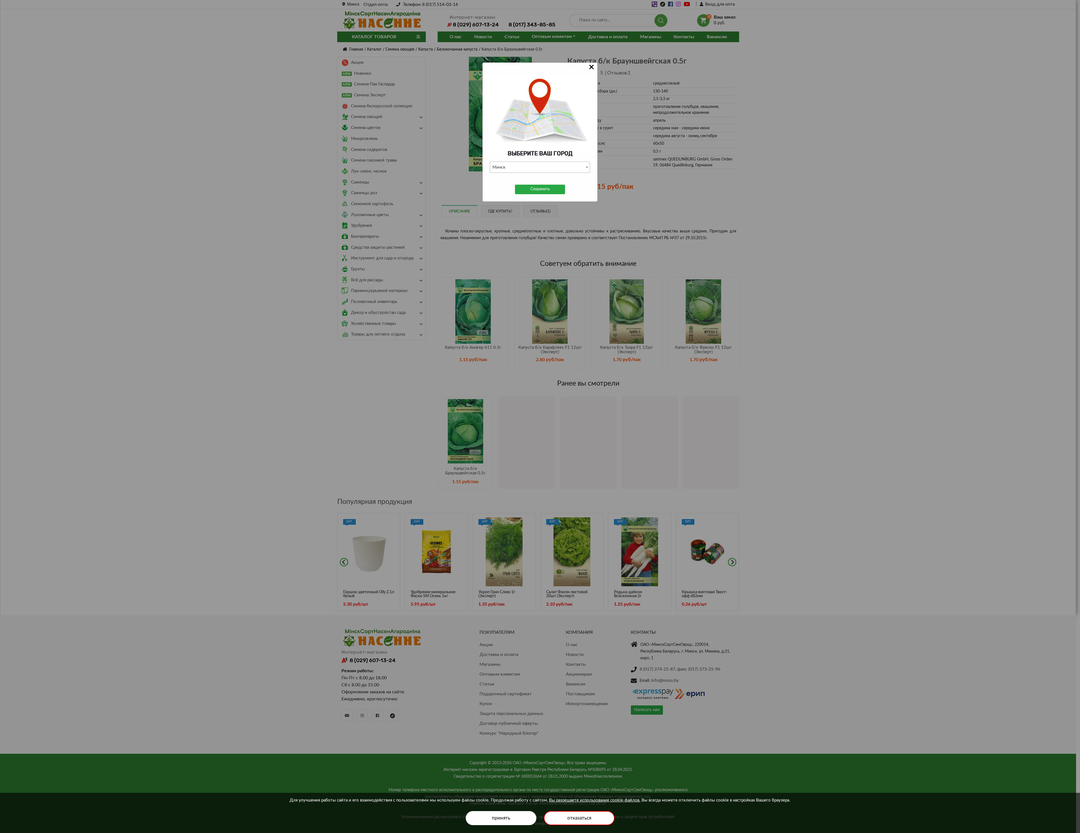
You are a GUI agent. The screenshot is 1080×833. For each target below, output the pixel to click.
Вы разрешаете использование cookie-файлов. (594, 800)
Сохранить (540, 189)
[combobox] (540, 167)
